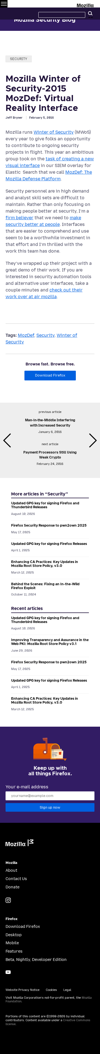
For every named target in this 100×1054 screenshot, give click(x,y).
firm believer (19, 217)
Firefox (12, 919)
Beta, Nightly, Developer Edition (36, 959)
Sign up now (50, 807)
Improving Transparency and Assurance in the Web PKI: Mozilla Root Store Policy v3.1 (50, 642)
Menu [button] (4, 4)
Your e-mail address (27, 786)
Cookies (51, 990)
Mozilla (85, 4)
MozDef (26, 335)
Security (18, 59)
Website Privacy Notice (22, 990)
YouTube (8, 972)
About (11, 870)
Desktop (14, 935)
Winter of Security (54, 132)
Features (14, 951)
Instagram (8, 900)
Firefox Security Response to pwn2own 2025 (49, 525)
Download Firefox (50, 375)
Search (90, 13)
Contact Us (16, 878)
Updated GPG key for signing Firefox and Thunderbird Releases (45, 505)
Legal (67, 990)
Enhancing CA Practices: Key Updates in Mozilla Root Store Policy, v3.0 (44, 564)
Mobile (12, 943)
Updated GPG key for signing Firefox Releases (49, 544)
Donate (12, 887)
